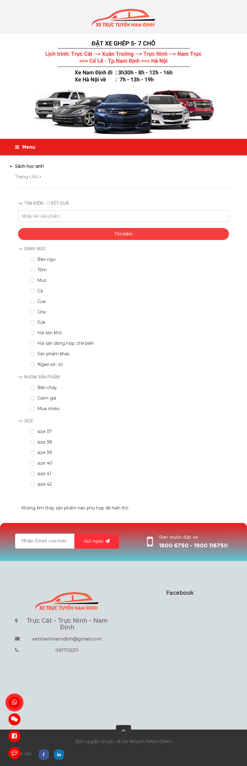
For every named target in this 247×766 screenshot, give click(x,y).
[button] (180, 593)
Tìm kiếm (123, 234)
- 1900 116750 (209, 545)
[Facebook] (44, 754)
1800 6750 (174, 545)
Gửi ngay (94, 541)
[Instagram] (59, 754)
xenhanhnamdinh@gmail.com (67, 639)
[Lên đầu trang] (123, 732)
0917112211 (67, 650)
